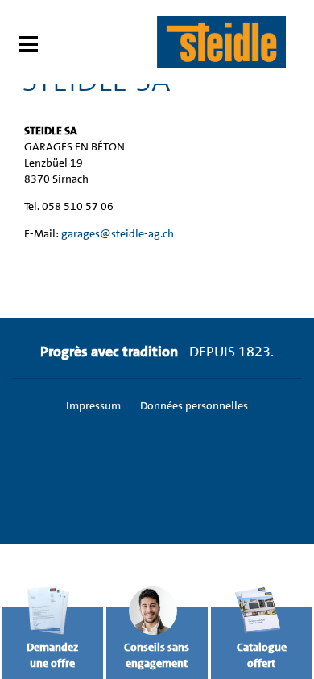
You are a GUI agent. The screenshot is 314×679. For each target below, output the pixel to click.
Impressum (93, 405)
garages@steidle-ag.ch (117, 233)
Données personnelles (194, 405)
